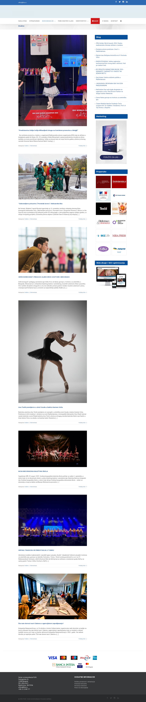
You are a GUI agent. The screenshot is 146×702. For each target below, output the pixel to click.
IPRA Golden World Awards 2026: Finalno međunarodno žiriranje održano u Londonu (109, 44)
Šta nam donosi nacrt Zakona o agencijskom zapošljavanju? (41, 623)
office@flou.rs (22, 2)
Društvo (27, 145)
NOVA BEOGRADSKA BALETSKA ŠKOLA (33, 471)
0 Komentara (33, 145)
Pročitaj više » (82, 145)
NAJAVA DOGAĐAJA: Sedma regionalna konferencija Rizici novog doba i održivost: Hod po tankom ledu (111, 63)
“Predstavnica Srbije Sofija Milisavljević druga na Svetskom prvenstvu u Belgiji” (48, 130)
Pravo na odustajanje (81, 688)
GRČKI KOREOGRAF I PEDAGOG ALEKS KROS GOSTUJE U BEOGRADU (44, 277)
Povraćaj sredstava (80, 686)
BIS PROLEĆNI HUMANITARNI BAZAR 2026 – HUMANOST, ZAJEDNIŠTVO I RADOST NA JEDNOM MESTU (110, 71)
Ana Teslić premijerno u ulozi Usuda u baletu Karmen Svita (40, 407)
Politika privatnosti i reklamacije (84, 682)
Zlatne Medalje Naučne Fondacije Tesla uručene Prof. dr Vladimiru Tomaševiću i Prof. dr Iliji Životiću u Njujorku (111, 105)
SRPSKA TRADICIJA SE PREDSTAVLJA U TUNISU (36, 550)
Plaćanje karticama (80, 684)
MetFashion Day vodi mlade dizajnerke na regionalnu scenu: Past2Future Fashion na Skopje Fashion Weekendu (109, 91)
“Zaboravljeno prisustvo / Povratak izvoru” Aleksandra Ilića (40, 204)
